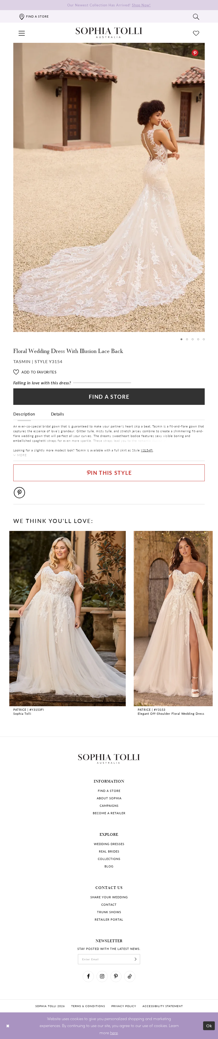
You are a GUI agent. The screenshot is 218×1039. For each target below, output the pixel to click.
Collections (109, 859)
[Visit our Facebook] (88, 976)
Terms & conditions (88, 1006)
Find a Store (109, 396)
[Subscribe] (135, 959)
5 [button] (204, 339)
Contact (109, 905)
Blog (109, 866)
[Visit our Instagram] (102, 976)
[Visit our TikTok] (129, 976)
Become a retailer (109, 813)
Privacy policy (123, 1006)
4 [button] (198, 339)
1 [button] (181, 339)
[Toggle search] (196, 16)
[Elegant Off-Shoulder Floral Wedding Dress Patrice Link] (67, 624)
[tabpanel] (109, 187)
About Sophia (109, 798)
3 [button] (193, 339)
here (114, 1032)
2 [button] (187, 339)
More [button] (22, 455)
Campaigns (109, 806)
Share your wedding (109, 897)
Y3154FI (147, 450)
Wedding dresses (109, 844)
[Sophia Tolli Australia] (109, 32)
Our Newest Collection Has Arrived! (109, 5)
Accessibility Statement (162, 1006)
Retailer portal (109, 919)
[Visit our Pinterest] (115, 976)
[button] (21, 33)
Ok (209, 1025)
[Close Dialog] (7, 1025)
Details (57, 414)
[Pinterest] (195, 53)
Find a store (109, 791)
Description (24, 414)
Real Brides (109, 851)
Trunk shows (109, 912)
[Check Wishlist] (196, 33)
